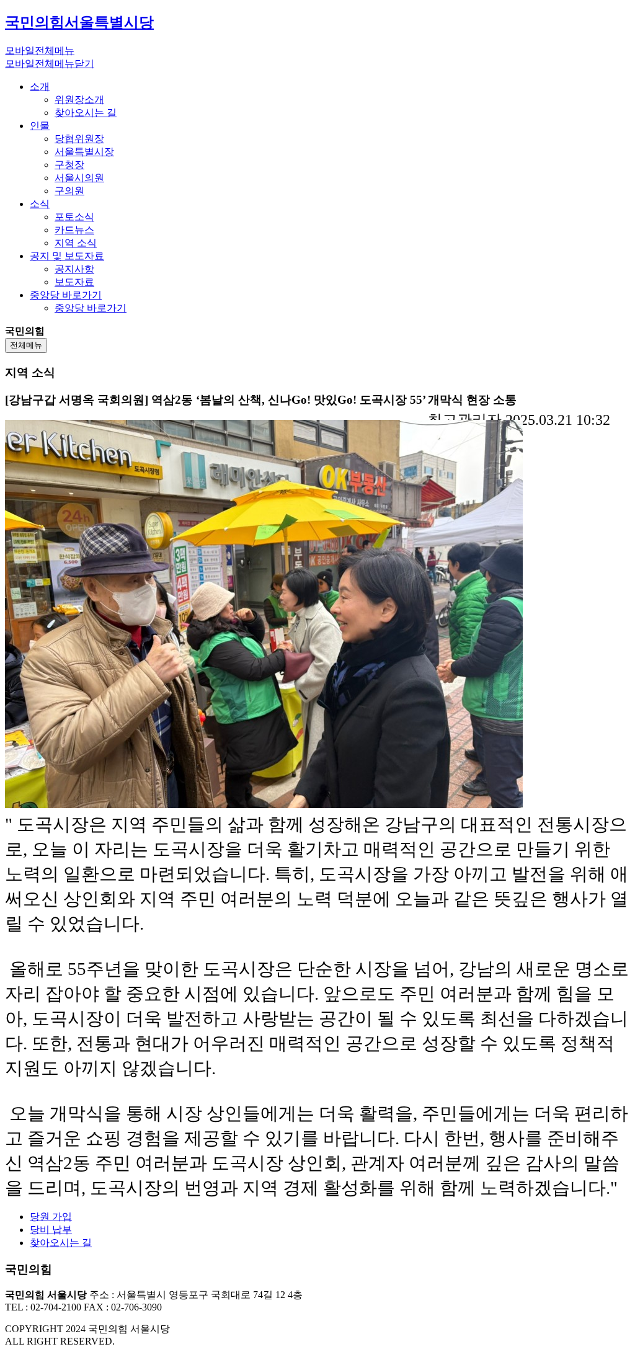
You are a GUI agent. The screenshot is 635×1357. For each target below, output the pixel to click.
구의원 (69, 190)
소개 (40, 86)
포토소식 (74, 216)
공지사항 (74, 269)
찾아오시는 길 (86, 112)
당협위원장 (79, 138)
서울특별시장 (84, 151)
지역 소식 (76, 243)
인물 (40, 125)
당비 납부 (51, 1229)
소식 (40, 203)
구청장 (69, 164)
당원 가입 (51, 1216)
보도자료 (74, 282)
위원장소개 (79, 99)
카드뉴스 (74, 230)
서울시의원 (79, 177)
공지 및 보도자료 (67, 256)
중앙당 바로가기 (66, 295)
